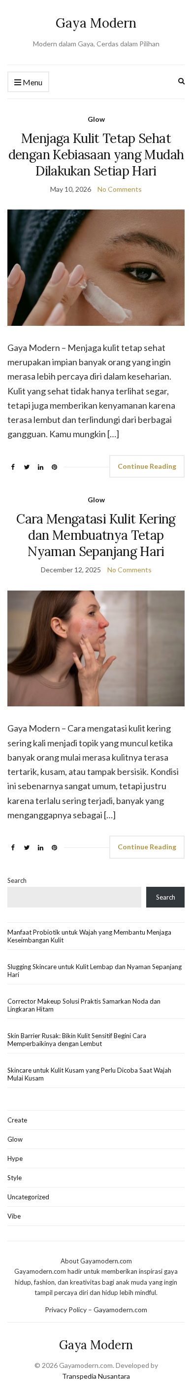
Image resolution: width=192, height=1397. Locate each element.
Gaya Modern (96, 23)
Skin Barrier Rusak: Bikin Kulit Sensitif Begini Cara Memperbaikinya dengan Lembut (76, 1040)
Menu (31, 82)
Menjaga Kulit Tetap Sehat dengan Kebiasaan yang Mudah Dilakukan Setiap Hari (96, 154)
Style (14, 1178)
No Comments (119, 189)
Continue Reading (147, 466)
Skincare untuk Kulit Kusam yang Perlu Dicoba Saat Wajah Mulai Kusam (89, 1074)
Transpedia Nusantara (96, 1376)
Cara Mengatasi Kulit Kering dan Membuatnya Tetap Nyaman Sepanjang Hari (95, 535)
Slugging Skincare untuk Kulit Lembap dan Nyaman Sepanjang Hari (94, 970)
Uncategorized (28, 1197)
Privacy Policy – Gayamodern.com (96, 1309)
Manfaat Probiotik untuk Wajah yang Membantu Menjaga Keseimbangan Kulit (89, 936)
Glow (96, 119)
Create (17, 1120)
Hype (15, 1158)
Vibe (14, 1216)
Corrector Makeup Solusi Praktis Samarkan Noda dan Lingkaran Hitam (83, 1005)
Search (17, 880)
